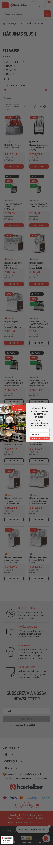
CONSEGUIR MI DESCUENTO (40, 438)
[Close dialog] (52, 403)
